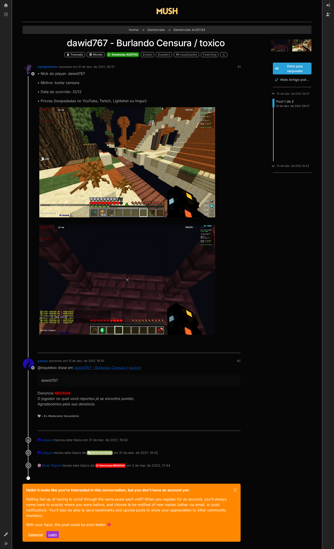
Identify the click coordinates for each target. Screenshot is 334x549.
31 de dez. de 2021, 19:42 (86, 361)
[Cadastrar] (328, 14)
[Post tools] (237, 347)
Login (52, 534)
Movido (97, 54)
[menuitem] (328, 5)
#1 (239, 67)
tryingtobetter (47, 67)
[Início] (6, 5)
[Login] (328, 5)
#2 (239, 361)
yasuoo (42, 361)
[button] (6, 534)
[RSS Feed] (223, 54)
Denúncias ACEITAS (124, 54)
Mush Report (51, 465)
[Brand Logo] (167, 10)
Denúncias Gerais (101, 452)
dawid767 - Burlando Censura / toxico (107, 367)
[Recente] (6, 14)
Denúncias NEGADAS (112, 465)
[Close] (235, 490)
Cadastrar (35, 534)
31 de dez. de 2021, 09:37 (96, 67)
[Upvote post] (221, 347)
